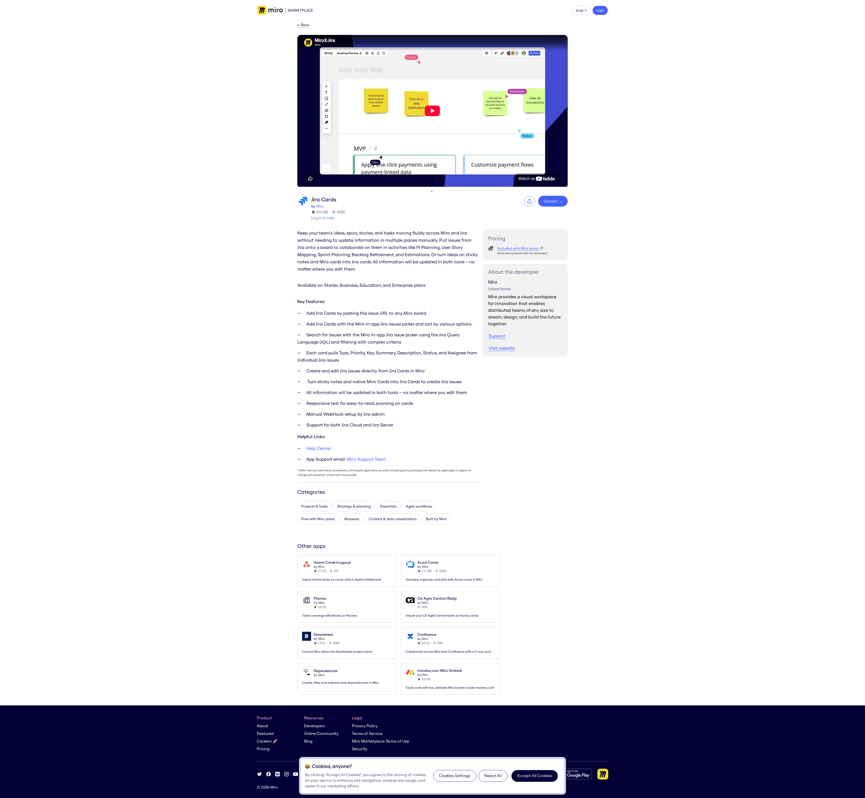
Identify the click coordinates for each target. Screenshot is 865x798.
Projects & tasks (314, 506)
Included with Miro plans (518, 248)
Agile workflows (419, 506)
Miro (320, 206)
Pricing (263, 748)
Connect (553, 201)
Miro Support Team (366, 459)
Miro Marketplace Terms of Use (380, 741)
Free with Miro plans (318, 519)
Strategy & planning (354, 506)
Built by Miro (436, 519)
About (262, 725)
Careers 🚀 (267, 741)
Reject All (493, 775)
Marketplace (300, 10)
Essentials (388, 506)
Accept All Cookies (534, 775)
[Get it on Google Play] (574, 774)
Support (497, 336)
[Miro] (270, 10)
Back (303, 25)
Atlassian (351, 519)
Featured (265, 733)
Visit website (502, 348)
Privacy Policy (365, 725)
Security (359, 748)
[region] (432, 775)
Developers (314, 725)
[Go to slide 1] (431, 191)
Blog (308, 741)
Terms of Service (367, 733)
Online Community (321, 733)
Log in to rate (322, 218)
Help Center (318, 448)
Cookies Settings (454, 775)
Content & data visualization (393, 519)
